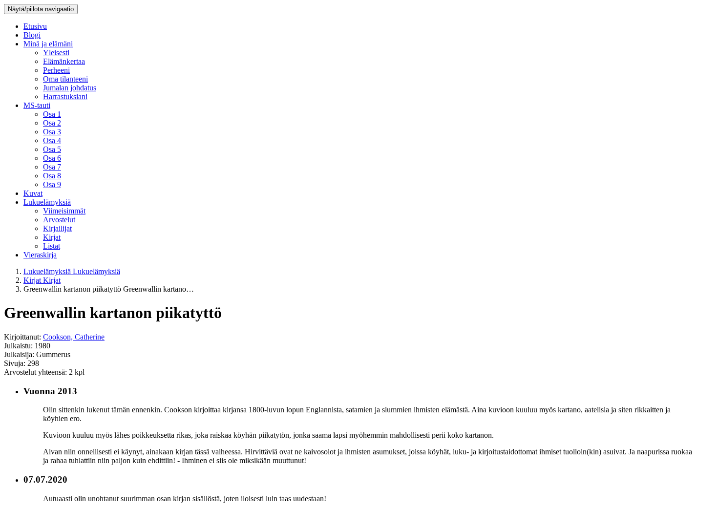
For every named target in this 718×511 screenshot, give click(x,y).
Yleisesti (56, 52)
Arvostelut (59, 219)
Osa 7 (52, 167)
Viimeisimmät (64, 211)
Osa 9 (52, 184)
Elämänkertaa (64, 61)
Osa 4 (52, 140)
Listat (51, 246)
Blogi (32, 35)
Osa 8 (52, 175)
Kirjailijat (57, 228)
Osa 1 (52, 114)
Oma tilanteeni (65, 79)
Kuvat (32, 193)
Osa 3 (52, 132)
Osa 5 (52, 149)
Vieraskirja (40, 255)
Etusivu (35, 26)
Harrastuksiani (65, 96)
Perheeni (56, 70)
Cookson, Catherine (74, 337)
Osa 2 (52, 123)
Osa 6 (52, 158)
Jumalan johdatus (69, 88)
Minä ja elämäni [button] (48, 44)
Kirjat (52, 237)
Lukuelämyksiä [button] (47, 202)
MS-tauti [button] (36, 105)
